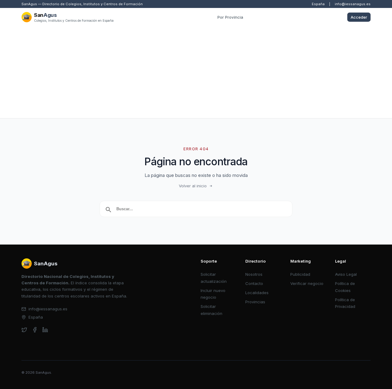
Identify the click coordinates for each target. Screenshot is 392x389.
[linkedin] (45, 330)
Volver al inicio (193, 185)
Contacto (254, 283)
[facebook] (35, 330)
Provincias (255, 301)
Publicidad (300, 274)
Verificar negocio (306, 283)
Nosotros (253, 274)
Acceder (359, 17)
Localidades (257, 292)
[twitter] (24, 330)
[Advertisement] (196, 72)
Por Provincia (230, 17)
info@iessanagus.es (353, 4)
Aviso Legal (346, 274)
